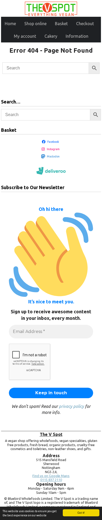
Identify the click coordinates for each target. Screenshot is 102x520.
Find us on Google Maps (51, 476)
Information (77, 36)
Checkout (85, 23)
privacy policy (71, 406)
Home (10, 23)
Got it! (81, 512)
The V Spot (51, 434)
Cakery (50, 36)
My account (25, 36)
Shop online (35, 23)
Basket (61, 23)
